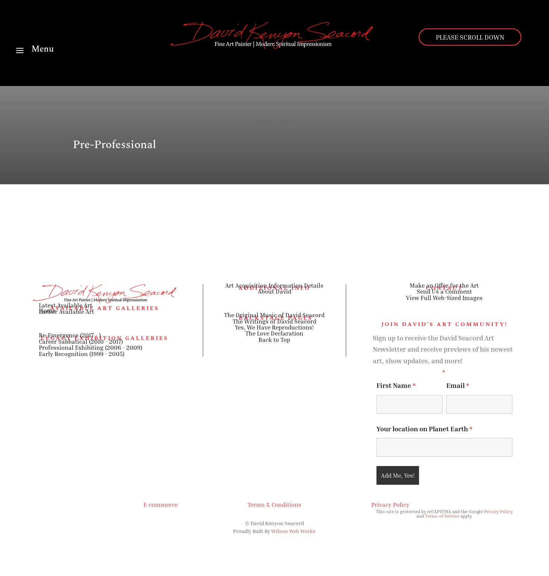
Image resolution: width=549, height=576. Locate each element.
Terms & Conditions (274, 504)
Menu (42, 49)
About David (274, 291)
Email (457, 385)
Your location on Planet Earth (424, 429)
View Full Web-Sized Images (444, 297)
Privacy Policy (390, 504)
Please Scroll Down (470, 37)
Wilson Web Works (293, 531)
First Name (396, 385)
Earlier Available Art (66, 311)
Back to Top (274, 339)
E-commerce (160, 504)
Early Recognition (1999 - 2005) (81, 354)
